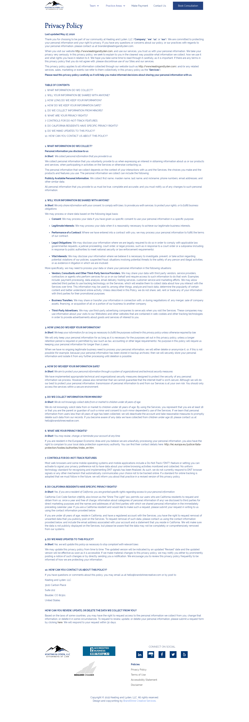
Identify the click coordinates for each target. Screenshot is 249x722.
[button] (94, 6)
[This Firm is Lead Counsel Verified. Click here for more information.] (112, 668)
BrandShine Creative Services (139, 700)
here (60, 622)
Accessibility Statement (144, 679)
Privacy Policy (139, 669)
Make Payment (139, 5)
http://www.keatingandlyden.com (94, 51)
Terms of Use (138, 674)
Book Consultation (188, 5)
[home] (54, 5)
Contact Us (159, 5)
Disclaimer (137, 685)
